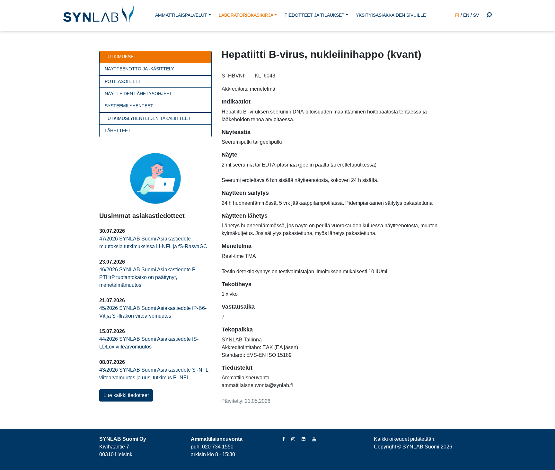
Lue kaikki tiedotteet (126, 395)
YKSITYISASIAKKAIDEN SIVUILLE (391, 15)
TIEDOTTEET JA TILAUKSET (315, 15)
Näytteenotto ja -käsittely (139, 69)
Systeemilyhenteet (129, 106)
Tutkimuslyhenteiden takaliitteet (148, 118)
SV (476, 15)
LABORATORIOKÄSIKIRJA (246, 15)
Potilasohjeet (123, 81)
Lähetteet (118, 130)
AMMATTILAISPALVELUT (181, 15)
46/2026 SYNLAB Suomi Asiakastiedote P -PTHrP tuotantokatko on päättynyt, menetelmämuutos (148, 277)
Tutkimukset (121, 56)
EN (466, 15)
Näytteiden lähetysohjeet (138, 93)
